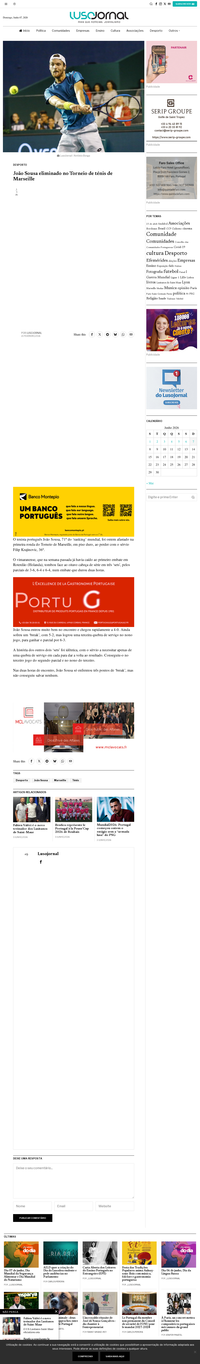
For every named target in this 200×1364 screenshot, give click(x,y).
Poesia (169, 294)
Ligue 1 (175, 277)
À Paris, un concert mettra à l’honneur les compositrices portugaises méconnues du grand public (178, 1324)
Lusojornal (34, 332)
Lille (183, 277)
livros (151, 282)
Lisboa (190, 278)
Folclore (178, 266)
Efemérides (157, 260)
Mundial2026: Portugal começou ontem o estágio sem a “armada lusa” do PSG (114, 830)
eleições (173, 261)
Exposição (162, 266)
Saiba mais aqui (115, 1356)
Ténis (75, 780)
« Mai (150, 483)
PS (187, 294)
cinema (187, 228)
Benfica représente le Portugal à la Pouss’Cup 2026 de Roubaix (72, 829)
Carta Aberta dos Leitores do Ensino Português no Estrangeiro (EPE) (99, 1270)
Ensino (151, 266)
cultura (155, 253)
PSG (191, 294)
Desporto (20, 164)
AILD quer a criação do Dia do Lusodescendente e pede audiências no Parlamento (60, 1272)
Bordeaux (151, 228)
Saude (162, 298)
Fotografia (154, 272)
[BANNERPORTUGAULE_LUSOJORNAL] (73, 601)
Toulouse (171, 299)
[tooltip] (156, 4)
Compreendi (85, 1356)
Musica (170, 288)
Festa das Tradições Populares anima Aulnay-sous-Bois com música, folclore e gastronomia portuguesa (138, 1274)
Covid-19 (179, 247)
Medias (160, 288)
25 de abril (151, 224)
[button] (193, 497)
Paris (193, 288)
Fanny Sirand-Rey (97, 1332)
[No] (195, 1352)
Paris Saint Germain (156, 294)
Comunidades (160, 241)
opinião (183, 288)
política (179, 294)
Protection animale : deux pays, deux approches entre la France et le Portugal (60, 1321)
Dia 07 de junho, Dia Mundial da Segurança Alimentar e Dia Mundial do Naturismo (19, 1275)
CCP (168, 229)
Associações (179, 223)
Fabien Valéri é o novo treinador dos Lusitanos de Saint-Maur (30, 829)
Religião (152, 298)
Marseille (60, 780)
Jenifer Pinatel (174, 1335)
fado (171, 266)
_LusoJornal (15, 1284)
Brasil (161, 228)
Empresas (186, 261)
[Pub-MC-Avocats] (73, 726)
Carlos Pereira (56, 1281)
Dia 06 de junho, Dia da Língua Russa (176, 1272)
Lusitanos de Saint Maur (168, 283)
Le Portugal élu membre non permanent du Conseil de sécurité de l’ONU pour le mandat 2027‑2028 (138, 1323)
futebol (170, 271)
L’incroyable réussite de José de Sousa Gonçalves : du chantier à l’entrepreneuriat (99, 1323)
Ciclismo (177, 228)
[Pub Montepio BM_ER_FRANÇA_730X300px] (73, 511)
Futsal (182, 272)
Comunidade (161, 234)
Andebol (163, 224)
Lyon (186, 282)
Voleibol (179, 299)
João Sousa (41, 780)
